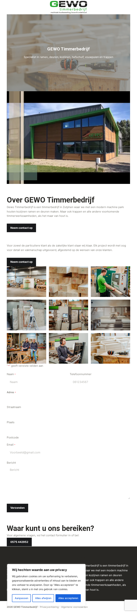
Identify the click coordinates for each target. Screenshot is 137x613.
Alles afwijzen (43, 598)
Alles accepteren (68, 598)
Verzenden (17, 507)
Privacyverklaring (49, 606)
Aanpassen (21, 598)
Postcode (13, 437)
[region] (46, 585)
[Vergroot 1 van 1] (41, 271)
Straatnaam (14, 407)
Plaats (10, 422)
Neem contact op (21, 227)
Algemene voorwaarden (74, 606)
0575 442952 (19, 542)
